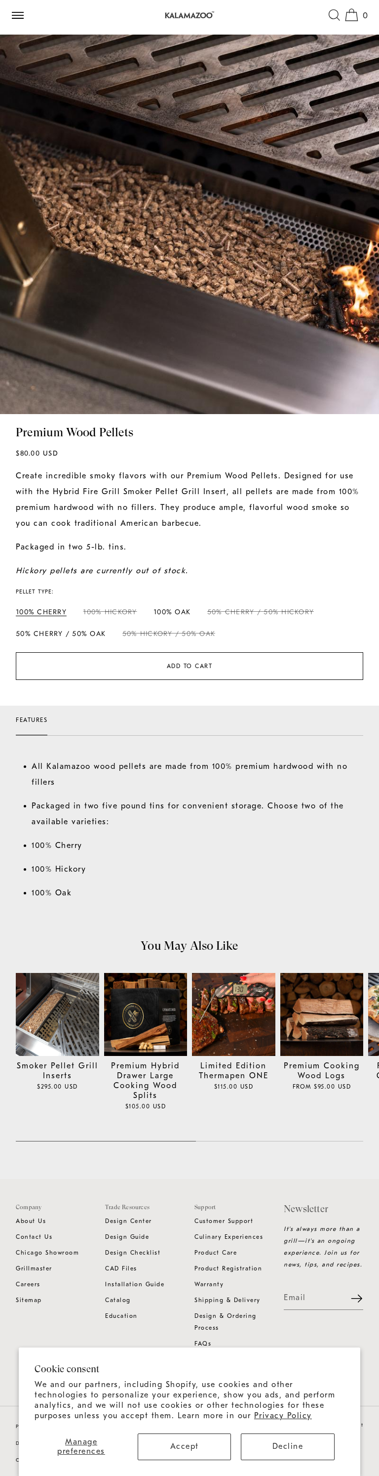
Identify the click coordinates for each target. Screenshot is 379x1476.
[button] (334, 15)
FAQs (202, 1343)
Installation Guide (134, 1284)
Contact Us (34, 1236)
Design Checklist (132, 1252)
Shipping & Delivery (227, 1300)
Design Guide (127, 1236)
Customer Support (223, 1221)
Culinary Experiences (228, 1236)
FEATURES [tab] (31, 720)
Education (121, 1315)
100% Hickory (110, 614)
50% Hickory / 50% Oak (168, 635)
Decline (287, 1446)
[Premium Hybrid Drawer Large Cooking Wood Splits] (146, 1014)
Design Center (128, 1221)
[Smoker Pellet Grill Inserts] (57, 1014)
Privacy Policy (283, 1415)
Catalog (118, 1300)
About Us (31, 1221)
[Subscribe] (351, 1298)
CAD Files (121, 1268)
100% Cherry (41, 612)
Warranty (209, 1284)
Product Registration (228, 1268)
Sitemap (29, 1300)
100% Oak (171, 612)
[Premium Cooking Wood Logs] (322, 1014)
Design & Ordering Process (225, 1321)
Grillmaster (34, 1268)
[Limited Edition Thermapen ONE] (233, 1014)
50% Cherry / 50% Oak (61, 633)
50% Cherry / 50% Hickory (260, 614)
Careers (28, 1284)
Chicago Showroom (47, 1252)
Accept (184, 1446)
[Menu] (22, 15)
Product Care (215, 1252)
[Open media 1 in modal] (189, 224)
